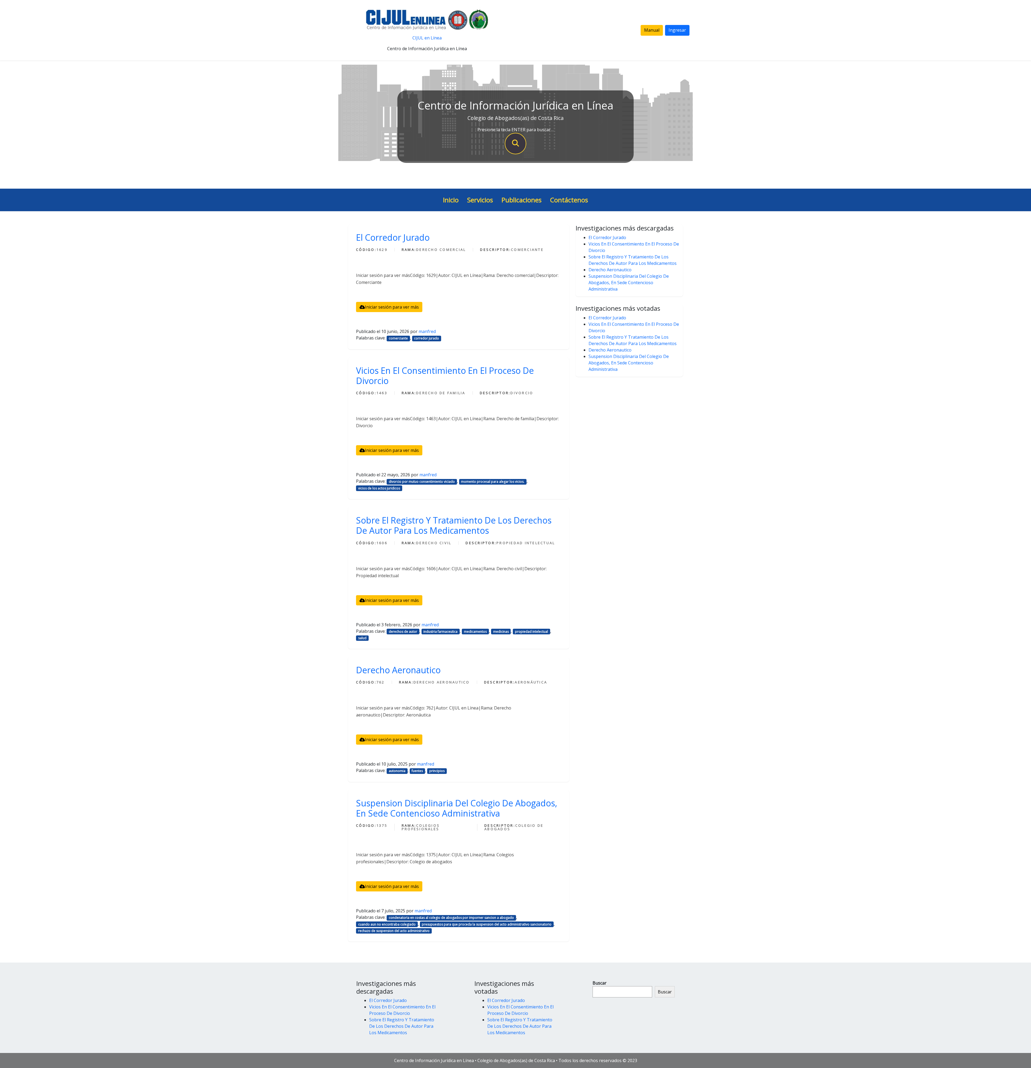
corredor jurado (426, 338)
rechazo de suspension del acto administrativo (394, 930)
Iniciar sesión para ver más (392, 307)
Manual (651, 30)
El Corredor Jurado (393, 237)
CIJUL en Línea (427, 38)
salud (362, 638)
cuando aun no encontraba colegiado (387, 924)
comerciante (398, 338)
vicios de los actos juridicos (379, 488)
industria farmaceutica (440, 631)
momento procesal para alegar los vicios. (492, 481)
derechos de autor (403, 631)
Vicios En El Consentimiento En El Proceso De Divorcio (445, 375)
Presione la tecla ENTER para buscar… (515, 130)
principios (437, 771)
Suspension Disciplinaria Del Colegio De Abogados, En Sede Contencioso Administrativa (456, 808)
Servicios (480, 199)
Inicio (451, 199)
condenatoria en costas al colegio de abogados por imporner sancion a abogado (451, 917)
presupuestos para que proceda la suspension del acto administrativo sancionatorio (486, 924)
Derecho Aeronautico (398, 670)
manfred (427, 331)
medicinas (501, 631)
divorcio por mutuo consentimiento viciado (422, 481)
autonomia (397, 771)
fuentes (417, 771)
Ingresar (677, 30)
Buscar (600, 983)
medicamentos (475, 631)
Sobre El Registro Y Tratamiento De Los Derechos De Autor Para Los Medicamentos (453, 525)
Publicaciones (522, 199)
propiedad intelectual (531, 631)
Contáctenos (569, 199)
